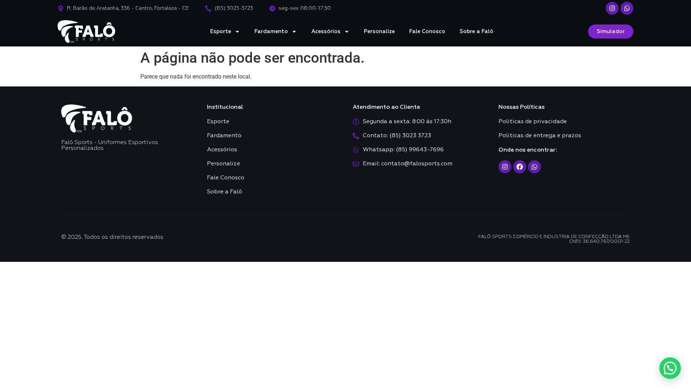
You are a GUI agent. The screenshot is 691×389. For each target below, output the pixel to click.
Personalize (379, 31)
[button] (670, 368)
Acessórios (325, 31)
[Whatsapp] (626, 8)
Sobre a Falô (476, 31)
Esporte (220, 31)
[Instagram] (612, 8)
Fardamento (271, 31)
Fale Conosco (427, 31)
